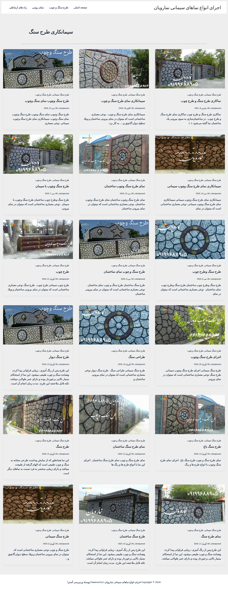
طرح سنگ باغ (212, 446)
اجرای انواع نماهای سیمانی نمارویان (187, 7)
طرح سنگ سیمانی (212, 95)
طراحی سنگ (136, 356)
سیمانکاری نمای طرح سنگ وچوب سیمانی (194, 186)
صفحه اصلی (80, 7)
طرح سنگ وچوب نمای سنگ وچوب (47, 100)
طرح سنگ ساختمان (132, 536)
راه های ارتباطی (18, 7)
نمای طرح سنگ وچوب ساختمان (124, 186)
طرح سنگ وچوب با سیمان (52, 186)
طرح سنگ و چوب (58, 7)
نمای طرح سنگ (211, 536)
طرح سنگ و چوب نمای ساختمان (124, 271)
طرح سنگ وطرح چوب (206, 271)
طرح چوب (62, 271)
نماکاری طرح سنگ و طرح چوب (201, 100)
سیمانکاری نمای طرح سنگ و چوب (123, 100)
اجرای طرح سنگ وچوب (206, 356)
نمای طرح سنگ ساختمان (129, 446)
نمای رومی (38, 7)
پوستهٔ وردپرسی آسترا (78, 582)
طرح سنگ (62, 446)
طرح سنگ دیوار (59, 356)
